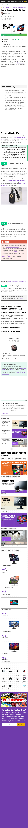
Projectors (10, 688)
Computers (15, 7)
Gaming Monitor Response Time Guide (6, 431)
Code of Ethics (5, 413)
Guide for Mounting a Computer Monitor (17, 303)
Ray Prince (16, 359)
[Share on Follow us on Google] (10, 19)
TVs (3, 674)
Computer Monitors (22, 7)
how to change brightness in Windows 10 (11, 251)
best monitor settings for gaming (13, 157)
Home (3, 7)
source (21, 298)
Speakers (4, 681)
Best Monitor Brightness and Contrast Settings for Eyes (6, 440)
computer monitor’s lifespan (12, 247)
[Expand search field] (25, 5)
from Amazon (20, 63)
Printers (10, 681)
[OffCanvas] (2, 5)
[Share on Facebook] (7, 19)
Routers (3, 688)
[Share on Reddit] (5, 19)
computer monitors (19, 58)
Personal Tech (8, 7)
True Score (12, 369)
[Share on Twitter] (2, 19)
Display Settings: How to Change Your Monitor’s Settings (6, 422)
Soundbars (11, 674)
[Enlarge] (25, 189)
